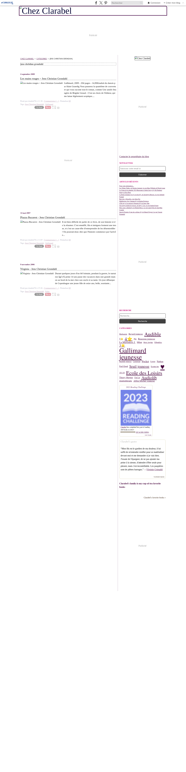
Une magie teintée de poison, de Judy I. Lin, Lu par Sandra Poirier (138, 205)
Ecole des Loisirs (144, 372)
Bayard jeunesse (136, 334)
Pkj (135, 339)
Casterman (136, 361)
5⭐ (121, 339)
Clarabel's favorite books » (155, 497)
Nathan (160, 361)
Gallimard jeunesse (132, 353)
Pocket (145, 361)
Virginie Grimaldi (154, 469)
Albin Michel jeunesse (144, 381)
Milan (139, 342)
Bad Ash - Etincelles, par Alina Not (129, 199)
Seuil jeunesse (139, 366)
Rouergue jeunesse (146, 339)
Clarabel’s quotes (129, 441)
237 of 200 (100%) (142, 432)
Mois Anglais (148, 342)
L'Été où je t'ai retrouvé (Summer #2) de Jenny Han (134, 203)
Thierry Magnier (126, 377)
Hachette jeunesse (125, 361)
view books (148, 435)
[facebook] (96, 3)
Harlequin (123, 334)
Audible (152, 334)
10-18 (122, 373)
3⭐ (122, 345)
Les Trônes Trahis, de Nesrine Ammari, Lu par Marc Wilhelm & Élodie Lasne (142, 188)
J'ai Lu (137, 377)
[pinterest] (106, 3)
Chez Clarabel (27, 58)
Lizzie (152, 361)
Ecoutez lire (155, 366)
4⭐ (128, 339)
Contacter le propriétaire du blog (134, 156)
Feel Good (123, 366)
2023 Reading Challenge (136, 387)
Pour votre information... (126, 186)
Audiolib (149, 377)
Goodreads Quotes (159, 477)
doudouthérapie (125, 381)
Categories (41, 58)
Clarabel (123, 427)
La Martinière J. (127, 342)
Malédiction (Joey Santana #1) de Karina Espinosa (134, 201)
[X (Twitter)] (101, 3)
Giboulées (158, 342)
